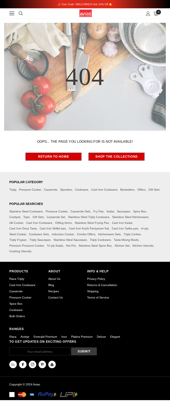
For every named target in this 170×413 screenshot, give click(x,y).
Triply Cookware (100, 239)
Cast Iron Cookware (104, 189)
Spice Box (139, 211)
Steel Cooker (17, 234)
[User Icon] (148, 13)
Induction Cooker (63, 234)
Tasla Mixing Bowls (126, 239)
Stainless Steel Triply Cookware (88, 217)
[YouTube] (52, 364)
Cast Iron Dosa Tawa (23, 228)
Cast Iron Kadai (122, 222)
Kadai (110, 211)
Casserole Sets (80, 211)
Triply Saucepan (40, 239)
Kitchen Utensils (142, 245)
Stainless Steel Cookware (26, 211)
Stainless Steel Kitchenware (130, 217)
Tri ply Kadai (55, 245)
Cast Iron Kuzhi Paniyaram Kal (89, 228)
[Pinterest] (42, 364)
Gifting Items (63, 222)
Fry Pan (98, 211)
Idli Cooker (16, 222)
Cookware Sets (39, 234)
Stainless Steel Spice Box (95, 245)
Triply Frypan (18, 239)
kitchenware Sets (109, 234)
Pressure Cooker (30, 189)
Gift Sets (154, 189)
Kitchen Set (122, 245)
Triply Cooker (132, 234)
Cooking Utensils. (20, 251)
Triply (12, 189)
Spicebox (66, 189)
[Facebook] (23, 364)
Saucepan (123, 211)
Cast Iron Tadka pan (125, 228)
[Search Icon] (23, 13)
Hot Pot (71, 245)
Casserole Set (56, 217)
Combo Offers (86, 234)
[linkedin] (13, 364)
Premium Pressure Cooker (26, 245)
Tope (26, 217)
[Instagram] (32, 364)
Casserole (50, 189)
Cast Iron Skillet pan (53, 228)
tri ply (144, 228)
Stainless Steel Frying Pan (92, 222)
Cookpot (14, 217)
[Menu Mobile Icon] (11, 13)
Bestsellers (127, 189)
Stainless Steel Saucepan (70, 239)
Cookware (81, 189)
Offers (141, 189)
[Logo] (85, 13)
